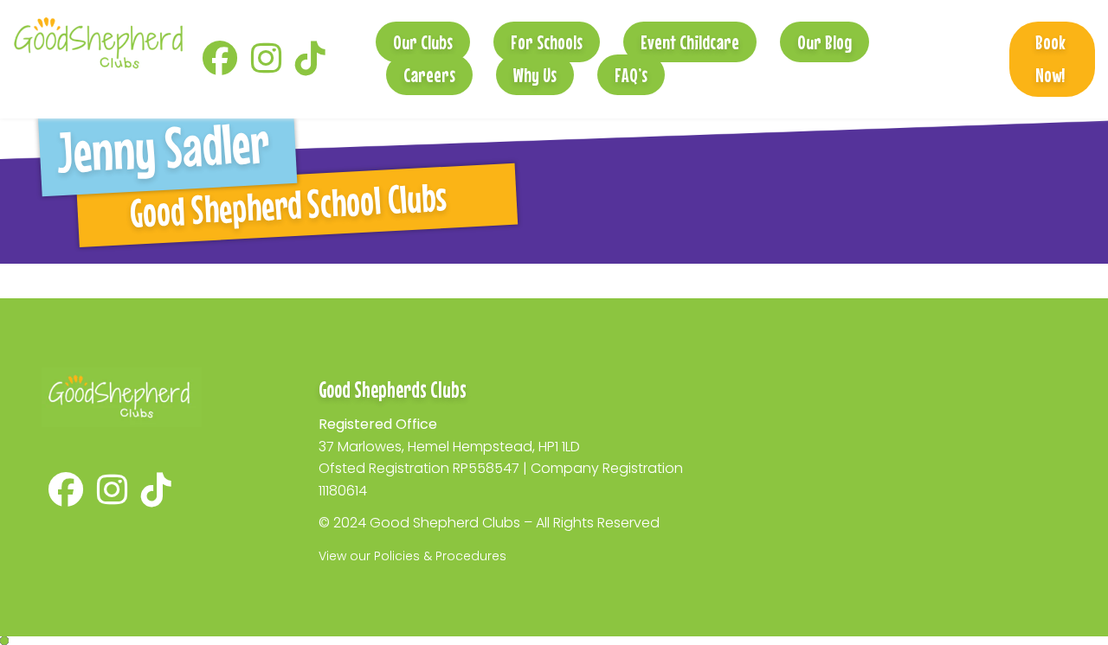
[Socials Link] (220, 66)
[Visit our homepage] (98, 42)
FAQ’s (631, 74)
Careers (429, 74)
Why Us (535, 74)
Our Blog (824, 42)
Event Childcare (690, 42)
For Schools (547, 42)
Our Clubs (423, 42)
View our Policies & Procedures (412, 556)
